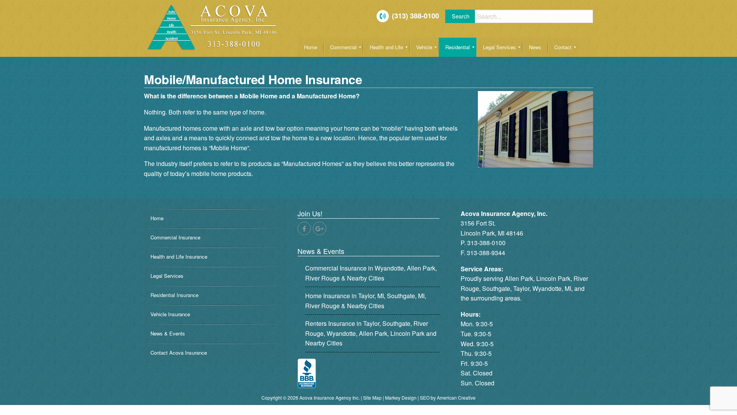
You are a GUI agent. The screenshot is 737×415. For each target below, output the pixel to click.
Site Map (372, 397)
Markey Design (400, 397)
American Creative (456, 397)
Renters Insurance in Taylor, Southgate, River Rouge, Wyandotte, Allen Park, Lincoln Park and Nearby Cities (370, 333)
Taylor (521, 288)
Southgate (496, 288)
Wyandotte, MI (551, 288)
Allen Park (519, 278)
